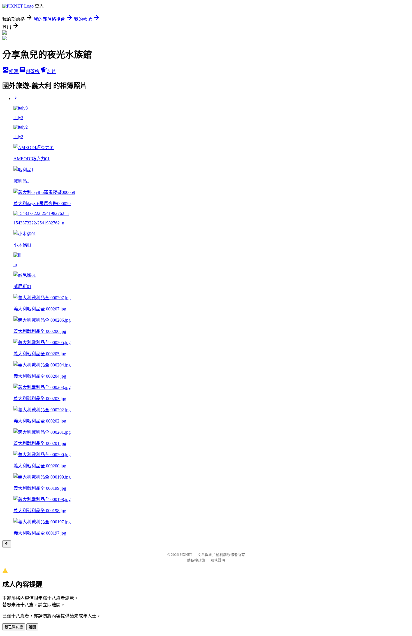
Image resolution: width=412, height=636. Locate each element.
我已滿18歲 (13, 627)
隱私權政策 (196, 560)
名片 (51, 71)
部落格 (33, 71)
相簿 (14, 71)
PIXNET (186, 555)
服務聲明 (217, 560)
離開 (32, 627)
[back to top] (6, 543)
